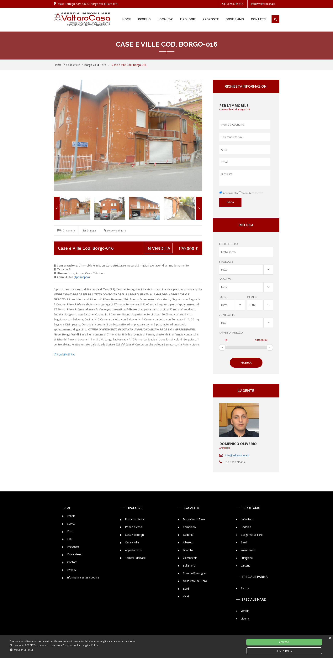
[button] (72, 649)
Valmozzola (189, 558)
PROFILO (144, 19)
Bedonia (187, 534)
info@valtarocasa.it (263, 4)
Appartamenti (133, 550)
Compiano (189, 527)
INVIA (230, 202)
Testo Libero (228, 244)
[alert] (166, 646)
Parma (244, 588)
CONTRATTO (227, 315)
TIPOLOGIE (188, 19)
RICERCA (245, 362)
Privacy (71, 570)
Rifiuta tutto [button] (284, 650)
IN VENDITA (158, 248)
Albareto (187, 542)
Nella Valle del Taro (194, 581)
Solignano (188, 565)
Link (69, 539)
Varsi (185, 596)
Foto (69, 531)
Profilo (71, 516)
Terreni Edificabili (135, 558)
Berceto (187, 550)
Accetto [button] (284, 642)
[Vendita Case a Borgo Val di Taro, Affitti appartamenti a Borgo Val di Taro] (82, 19)
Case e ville (73, 65)
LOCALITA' (165, 19)
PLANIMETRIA (65, 354)
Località (225, 279)
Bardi (185, 588)
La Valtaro (246, 519)
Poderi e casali (133, 527)
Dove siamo (74, 554)
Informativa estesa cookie (82, 577)
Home (57, 65)
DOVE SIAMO (235, 19)
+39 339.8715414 (232, 4)
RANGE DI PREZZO (231, 332)
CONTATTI (258, 19)
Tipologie (226, 261)
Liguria (244, 618)
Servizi (70, 523)
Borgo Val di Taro (95, 65)
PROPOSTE (211, 19)
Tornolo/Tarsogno (194, 573)
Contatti (71, 562)
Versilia (244, 611)
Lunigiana (246, 558)
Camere (252, 297)
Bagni (223, 297)
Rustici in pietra (134, 519)
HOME (126, 19)
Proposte (72, 546)
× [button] (329, 638)
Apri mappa (82, 277)
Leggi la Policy (90, 645)
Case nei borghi (134, 534)
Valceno (245, 565)
